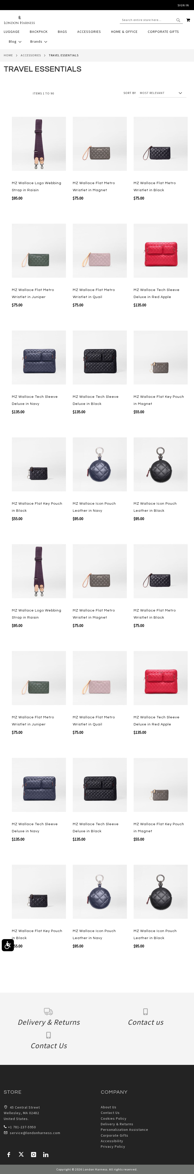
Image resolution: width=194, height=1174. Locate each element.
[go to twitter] (21, 1154)
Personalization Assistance (124, 1129)
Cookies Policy (114, 1118)
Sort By (130, 93)
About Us (108, 1107)
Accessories (31, 55)
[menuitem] (14, 32)
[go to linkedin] (46, 1154)
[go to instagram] (34, 1154)
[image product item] (39, 144)
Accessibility (112, 1141)
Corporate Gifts (114, 1135)
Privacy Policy (113, 1146)
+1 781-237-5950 (22, 1127)
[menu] (97, 36)
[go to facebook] (9, 1154)
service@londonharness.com (35, 1133)
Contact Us (110, 1112)
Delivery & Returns (117, 1124)
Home (8, 55)
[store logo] (19, 20)
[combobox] (151, 20)
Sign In (183, 5)
